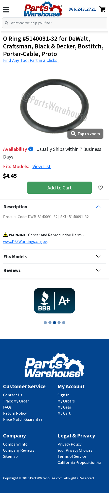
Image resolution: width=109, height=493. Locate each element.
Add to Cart (59, 187)
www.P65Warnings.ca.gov (25, 241)
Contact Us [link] (12, 394)
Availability (15, 149)
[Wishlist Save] (100, 188)
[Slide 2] (49, 323)
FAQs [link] (7, 407)
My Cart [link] (64, 413)
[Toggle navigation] (6, 9)
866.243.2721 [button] (82, 9)
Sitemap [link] (10, 456)
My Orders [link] (66, 400)
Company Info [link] (15, 444)
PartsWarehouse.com (46, 478)
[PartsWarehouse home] (50, 7)
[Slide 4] (59, 323)
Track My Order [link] (16, 400)
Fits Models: (16, 166)
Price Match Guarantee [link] (23, 419)
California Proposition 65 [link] (79, 462)
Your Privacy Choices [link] (75, 450)
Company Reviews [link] (18, 450)
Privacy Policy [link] (69, 444)
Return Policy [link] (15, 413)
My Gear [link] (64, 407)
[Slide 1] (45, 323)
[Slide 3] (54, 323)
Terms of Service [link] (72, 456)
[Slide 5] (63, 323)
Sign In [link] (63, 394)
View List (41, 166)
